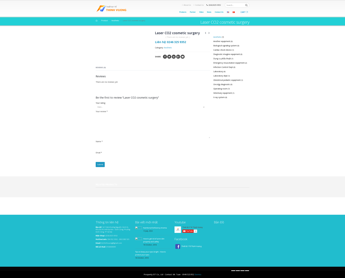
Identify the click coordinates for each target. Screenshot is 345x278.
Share (158, 56)
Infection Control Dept (223, 67)
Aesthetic (168, 47)
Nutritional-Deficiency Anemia (155, 228)
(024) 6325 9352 (112, 236)
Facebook (165, 57)
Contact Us (199, 5)
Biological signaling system (225, 45)
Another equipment (221, 41)
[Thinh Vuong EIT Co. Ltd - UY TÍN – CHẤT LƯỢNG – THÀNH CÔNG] (112, 8)
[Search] (246, 5)
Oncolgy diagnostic (221, 84)
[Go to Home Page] (97, 20)
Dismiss (197, 274)
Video (201, 12)
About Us (187, 5)
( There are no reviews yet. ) (178, 37)
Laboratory (218, 71)
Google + (178, 57)
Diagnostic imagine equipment (226, 54)
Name (99, 141)
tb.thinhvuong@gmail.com (111, 243)
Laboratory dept (220, 75)
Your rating (100, 103)
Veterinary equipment (222, 93)
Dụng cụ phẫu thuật (222, 58)
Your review (102, 111)
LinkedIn (174, 57)
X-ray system (219, 97)
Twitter (169, 57)
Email (183, 57)
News (209, 12)
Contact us (219, 12)
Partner (193, 12)
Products (182, 12)
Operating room (220, 88)
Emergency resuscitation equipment (229, 63)
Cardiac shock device (222, 50)
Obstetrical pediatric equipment (227, 80)
